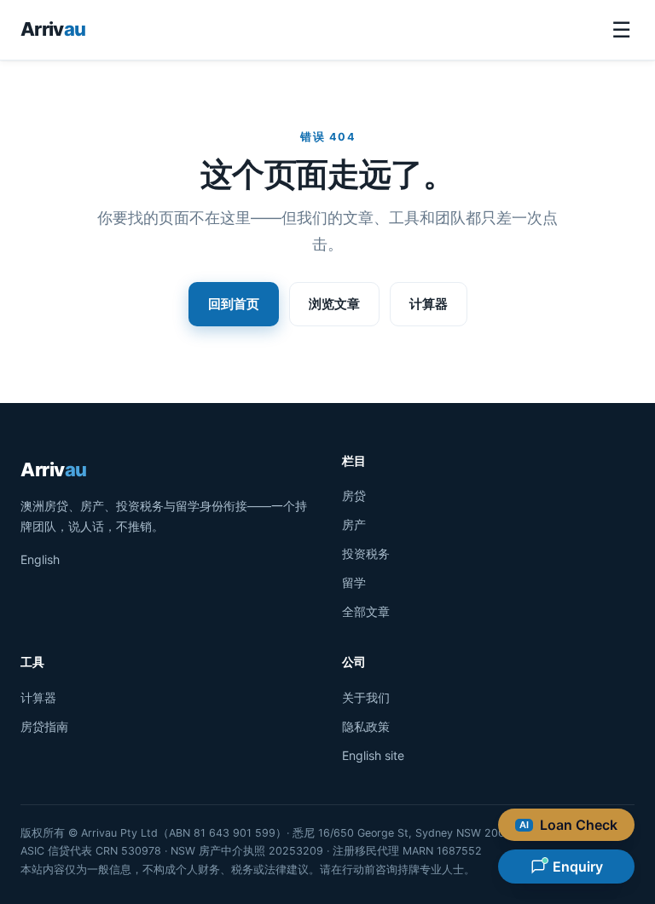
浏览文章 (334, 304)
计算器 (428, 304)
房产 (354, 524)
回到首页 (233, 304)
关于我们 (366, 697)
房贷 (354, 495)
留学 (354, 582)
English (40, 559)
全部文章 (366, 611)
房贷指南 (44, 726)
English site (373, 755)
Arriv (52, 29)
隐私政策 (366, 726)
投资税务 (366, 553)
